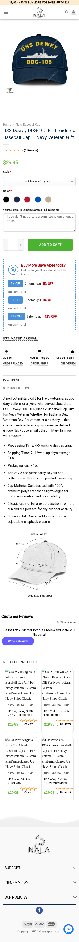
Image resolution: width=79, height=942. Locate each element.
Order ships (39, 363)
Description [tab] (11, 379)
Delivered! (68, 363)
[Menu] (5, 12)
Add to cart (50, 245)
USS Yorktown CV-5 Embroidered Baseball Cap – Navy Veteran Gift (57, 713)
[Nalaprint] (39, 12)
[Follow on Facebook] (39, 910)
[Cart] (73, 12)
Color (7, 190)
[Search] (66, 12)
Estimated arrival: (20, 338)
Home (7, 124)
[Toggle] (75, 868)
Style (7, 171)
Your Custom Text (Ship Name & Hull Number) (31, 209)
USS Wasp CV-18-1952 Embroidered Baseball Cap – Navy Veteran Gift (57, 781)
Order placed (13, 363)
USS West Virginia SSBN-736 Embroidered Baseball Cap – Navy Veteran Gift (21, 781)
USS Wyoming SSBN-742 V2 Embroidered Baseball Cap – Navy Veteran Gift (21, 713)
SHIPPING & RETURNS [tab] (16, 388)
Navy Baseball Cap (28, 124)
